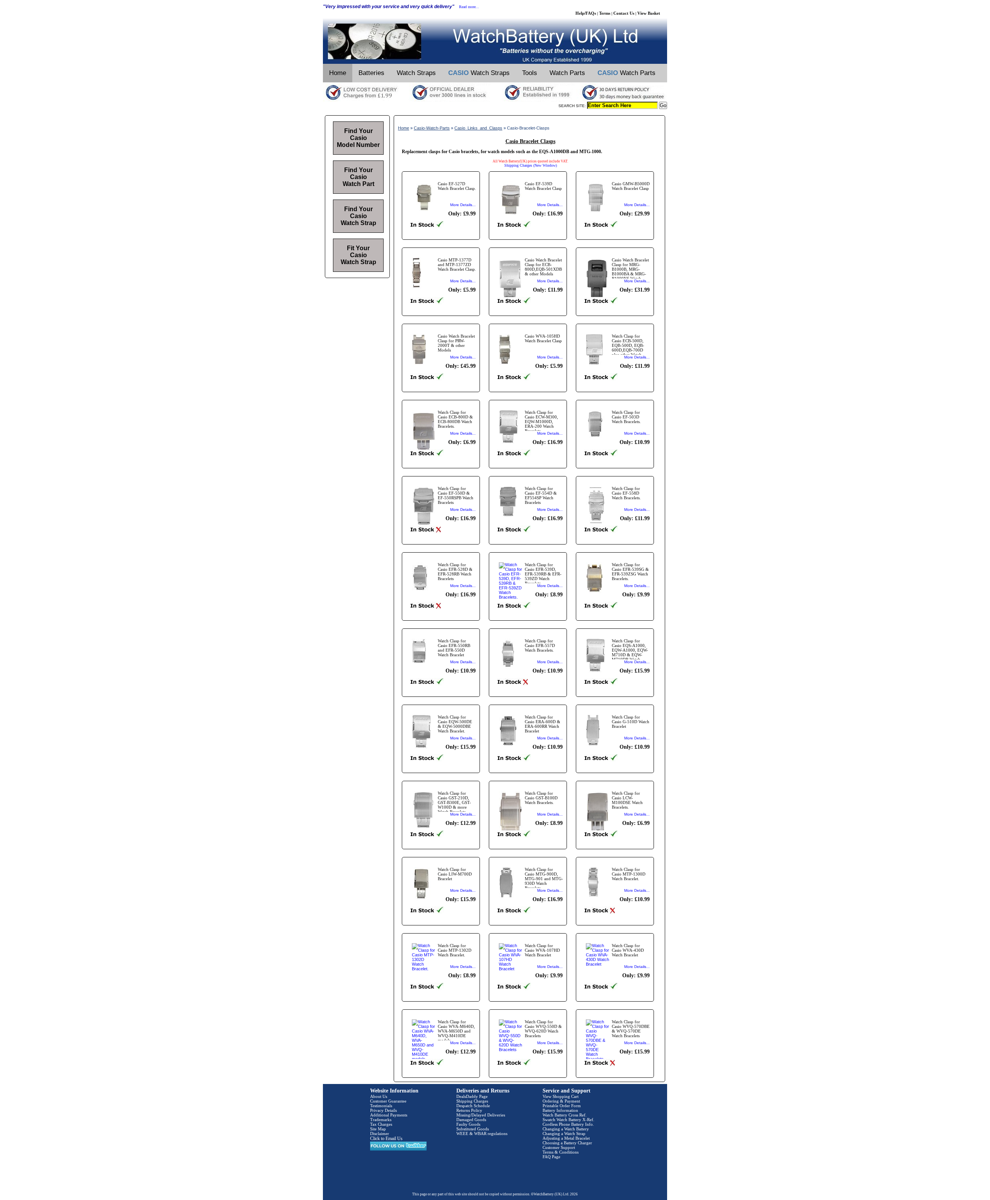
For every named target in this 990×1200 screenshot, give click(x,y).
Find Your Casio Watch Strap (358, 216)
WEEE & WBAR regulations (481, 1133)
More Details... (463, 205)
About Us (378, 1096)
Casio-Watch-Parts (432, 128)
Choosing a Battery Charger (567, 1142)
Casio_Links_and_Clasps (478, 128)
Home (337, 73)
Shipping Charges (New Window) (530, 165)
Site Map (378, 1129)
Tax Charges (381, 1124)
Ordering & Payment (561, 1101)
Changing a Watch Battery (566, 1129)
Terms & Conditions (561, 1152)
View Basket (648, 13)
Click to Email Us (386, 1138)
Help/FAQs (585, 13)
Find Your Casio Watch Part (358, 177)
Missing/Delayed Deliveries (480, 1115)
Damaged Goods (471, 1119)
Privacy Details (383, 1110)
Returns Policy (469, 1110)
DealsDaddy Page (472, 1096)
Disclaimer (379, 1133)
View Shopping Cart (561, 1096)
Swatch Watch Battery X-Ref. (568, 1119)
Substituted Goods (472, 1129)
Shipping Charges (472, 1101)
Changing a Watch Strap (564, 1133)
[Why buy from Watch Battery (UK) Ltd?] (495, 100)
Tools (529, 73)
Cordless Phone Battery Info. (568, 1124)
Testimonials (381, 1105)
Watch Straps (416, 73)
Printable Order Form (562, 1105)
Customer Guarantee (388, 1101)
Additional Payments (388, 1115)
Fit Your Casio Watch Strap (358, 255)
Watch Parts (567, 73)
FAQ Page (551, 1156)
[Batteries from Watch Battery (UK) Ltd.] (495, 62)
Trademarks (380, 1119)
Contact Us (623, 13)
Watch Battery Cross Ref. (565, 1115)
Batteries (371, 73)
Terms (604, 13)
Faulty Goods (468, 1124)
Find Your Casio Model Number (358, 138)
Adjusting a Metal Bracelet (566, 1138)
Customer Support (559, 1147)
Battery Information (560, 1110)
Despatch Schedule (473, 1105)
